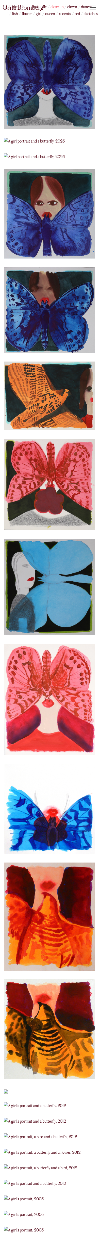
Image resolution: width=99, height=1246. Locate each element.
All (7, 6)
